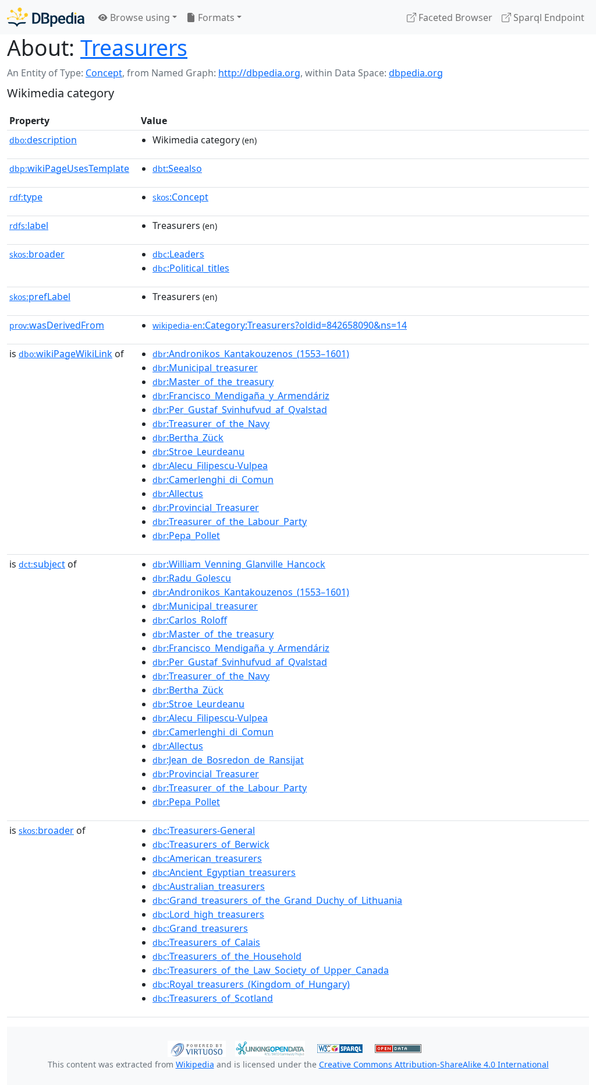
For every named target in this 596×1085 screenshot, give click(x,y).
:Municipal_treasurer (205, 367)
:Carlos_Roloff (189, 620)
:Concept (180, 197)
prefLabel (39, 296)
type (25, 197)
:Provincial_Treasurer (205, 507)
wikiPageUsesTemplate (69, 168)
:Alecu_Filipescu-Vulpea (210, 465)
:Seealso (177, 168)
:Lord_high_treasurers (208, 914)
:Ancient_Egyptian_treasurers (224, 872)
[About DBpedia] (45, 17)
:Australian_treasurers (208, 886)
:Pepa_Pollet (186, 535)
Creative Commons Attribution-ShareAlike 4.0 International (434, 1064)
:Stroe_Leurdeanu (198, 451)
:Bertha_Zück (188, 437)
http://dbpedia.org (259, 72)
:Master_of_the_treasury (213, 381)
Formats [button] (215, 17)
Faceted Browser (454, 17)
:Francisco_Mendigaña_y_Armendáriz (240, 395)
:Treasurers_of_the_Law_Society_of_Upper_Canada (270, 970)
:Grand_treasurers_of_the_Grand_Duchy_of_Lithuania (277, 900)
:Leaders (178, 254)
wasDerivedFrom (56, 325)
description (43, 139)
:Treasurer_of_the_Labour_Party (229, 521)
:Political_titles (190, 268)
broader (37, 254)
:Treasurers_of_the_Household (226, 956)
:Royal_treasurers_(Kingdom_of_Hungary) (251, 984)
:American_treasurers (207, 858)
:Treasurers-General (203, 830)
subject (42, 564)
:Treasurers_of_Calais (206, 942)
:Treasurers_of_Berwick (210, 844)
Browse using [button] (139, 17)
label (28, 225)
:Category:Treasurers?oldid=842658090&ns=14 (279, 325)
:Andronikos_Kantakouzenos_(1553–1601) (250, 353)
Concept (104, 72)
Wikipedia (195, 1064)
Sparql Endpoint (547, 17)
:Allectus (177, 493)
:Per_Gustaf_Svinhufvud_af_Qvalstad (239, 409)
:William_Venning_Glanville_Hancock (238, 564)
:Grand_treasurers (200, 928)
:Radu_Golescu (191, 578)
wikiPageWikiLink (65, 353)
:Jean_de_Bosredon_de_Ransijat (228, 759)
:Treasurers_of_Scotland (212, 998)
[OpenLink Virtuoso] (197, 1047)
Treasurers (133, 47)
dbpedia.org (416, 72)
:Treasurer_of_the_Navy (210, 423)
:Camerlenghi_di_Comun (213, 479)
